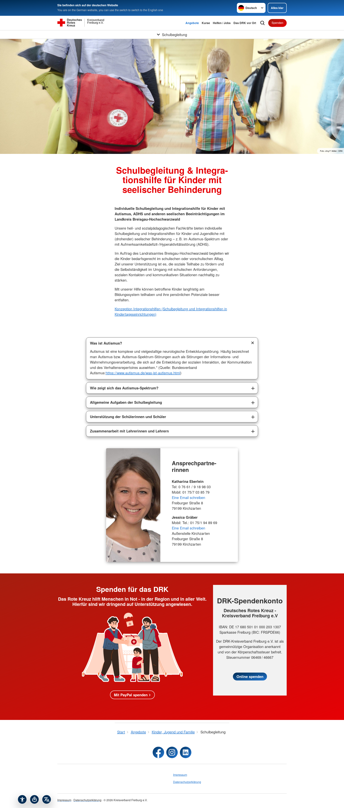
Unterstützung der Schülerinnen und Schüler (128, 416)
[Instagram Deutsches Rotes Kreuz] (172, 752)
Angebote (192, 23)
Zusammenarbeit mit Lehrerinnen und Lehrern (129, 431)
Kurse (206, 23)
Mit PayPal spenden (131, 694)
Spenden (277, 23)
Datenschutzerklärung (187, 782)
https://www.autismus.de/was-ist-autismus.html (143, 372)
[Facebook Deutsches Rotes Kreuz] (158, 752)
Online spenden (249, 676)
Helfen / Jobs (222, 23)
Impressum (180, 775)
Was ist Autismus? (106, 343)
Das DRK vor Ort (244, 23)
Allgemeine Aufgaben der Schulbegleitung (126, 402)
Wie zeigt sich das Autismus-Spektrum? (124, 387)
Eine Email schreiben (188, 497)
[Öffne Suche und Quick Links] (262, 23)
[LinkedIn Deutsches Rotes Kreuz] (185, 752)
